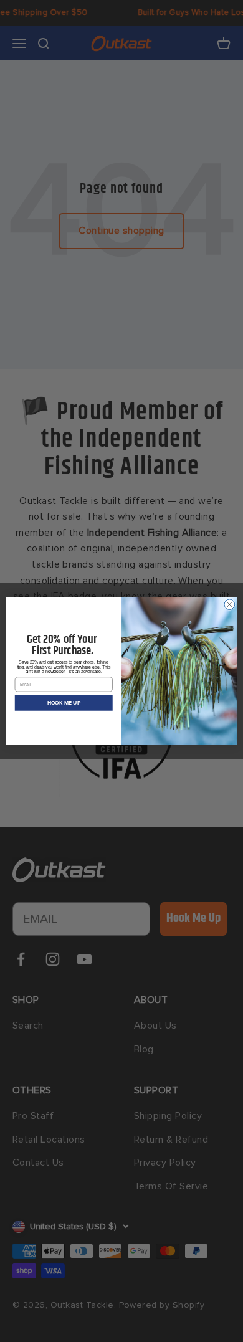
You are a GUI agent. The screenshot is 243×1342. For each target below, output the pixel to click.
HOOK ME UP (63, 703)
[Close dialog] (229, 604)
